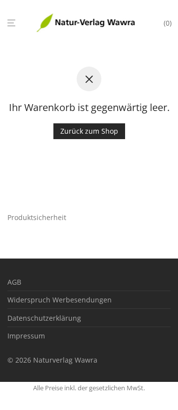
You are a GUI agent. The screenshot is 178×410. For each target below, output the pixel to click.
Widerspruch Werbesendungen (59, 299)
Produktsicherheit (36, 217)
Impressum (26, 335)
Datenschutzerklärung (44, 318)
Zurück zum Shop (89, 131)
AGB (14, 282)
